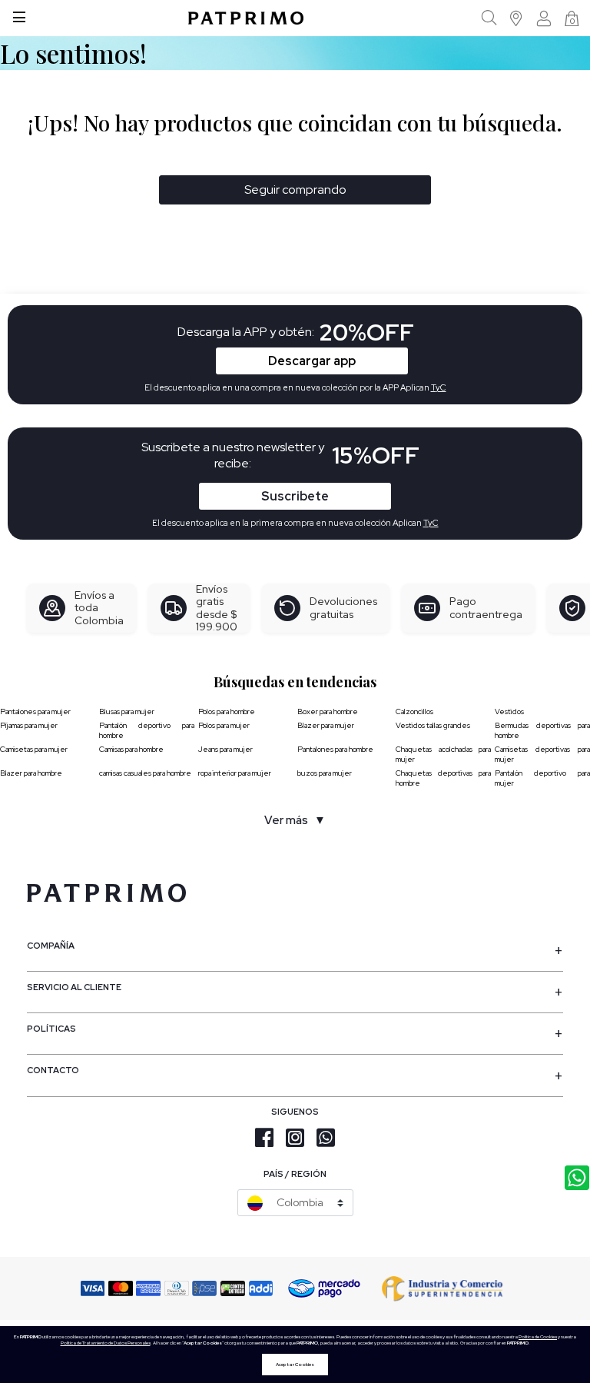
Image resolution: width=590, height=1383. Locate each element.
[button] (517, 18)
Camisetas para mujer (34, 749)
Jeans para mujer (225, 749)
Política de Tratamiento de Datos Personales (106, 1343)
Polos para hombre (226, 711)
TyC (431, 522)
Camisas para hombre (131, 749)
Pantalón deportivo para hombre (146, 730)
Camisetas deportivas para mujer (542, 754)
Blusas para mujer (126, 711)
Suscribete (295, 496)
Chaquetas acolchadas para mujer (443, 754)
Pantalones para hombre (335, 749)
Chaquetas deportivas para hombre (443, 778)
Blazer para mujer (325, 725)
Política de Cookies (538, 1337)
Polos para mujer (224, 725)
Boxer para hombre (327, 711)
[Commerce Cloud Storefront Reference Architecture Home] (245, 18)
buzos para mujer (324, 773)
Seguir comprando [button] (295, 189)
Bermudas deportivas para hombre (542, 730)
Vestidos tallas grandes (433, 725)
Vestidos (509, 711)
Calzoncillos (414, 711)
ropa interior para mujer (234, 773)
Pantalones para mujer (35, 711)
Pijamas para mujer (29, 725)
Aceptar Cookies (295, 1364)
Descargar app (312, 361)
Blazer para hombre (31, 773)
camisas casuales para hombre (145, 773)
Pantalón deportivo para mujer (542, 778)
